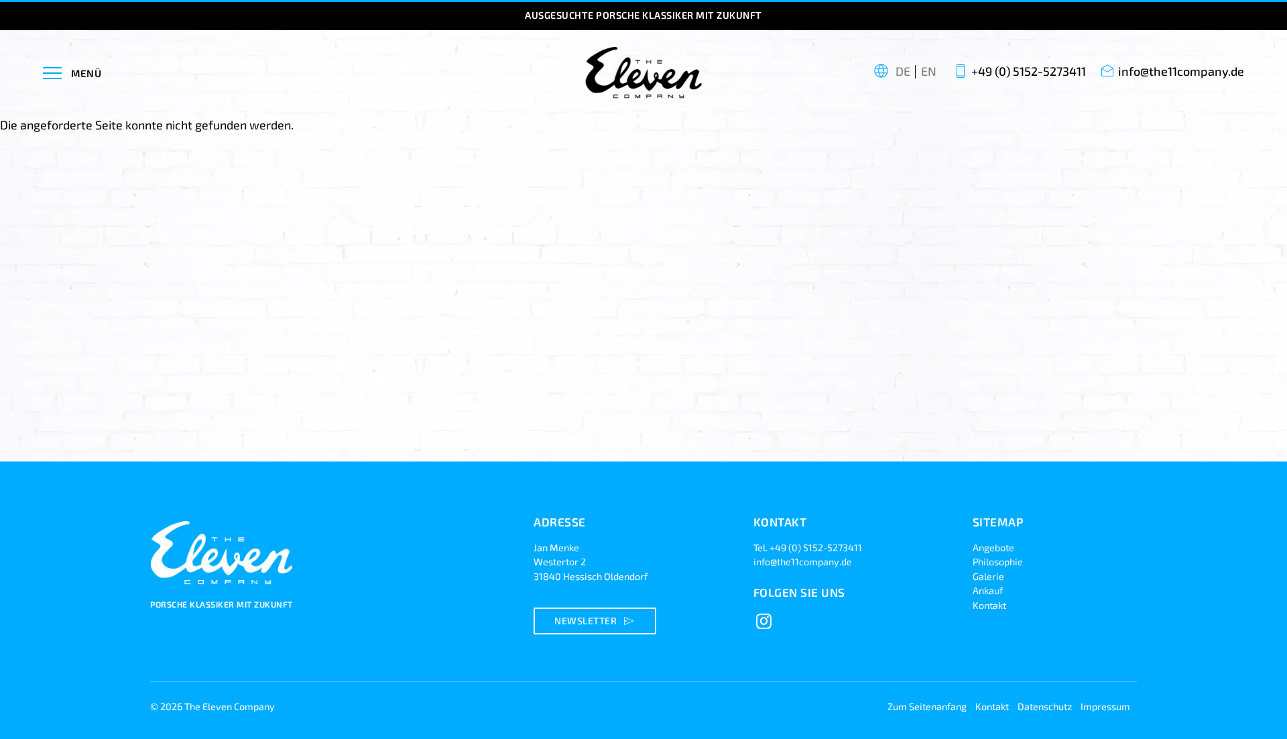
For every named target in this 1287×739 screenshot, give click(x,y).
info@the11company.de (1181, 71)
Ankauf (988, 590)
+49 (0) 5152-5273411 (1028, 71)
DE (903, 71)
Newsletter (595, 621)
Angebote (993, 547)
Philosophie (998, 561)
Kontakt (989, 605)
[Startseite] (224, 590)
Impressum (1105, 706)
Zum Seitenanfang (927, 706)
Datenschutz (1045, 706)
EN (928, 71)
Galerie (988, 576)
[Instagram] (764, 621)
